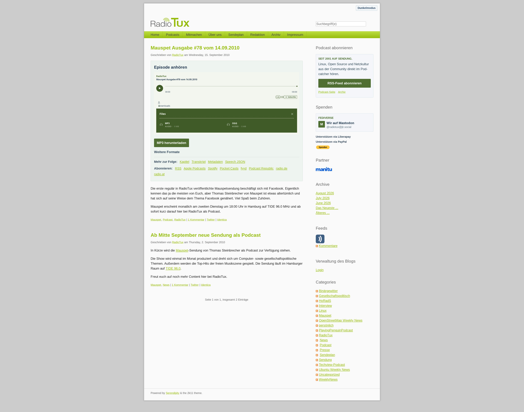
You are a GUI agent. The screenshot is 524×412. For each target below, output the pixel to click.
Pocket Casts (229, 168)
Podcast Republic (261, 168)
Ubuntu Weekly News (334, 369)
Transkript (199, 161)
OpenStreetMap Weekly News (340, 320)
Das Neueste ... (327, 208)
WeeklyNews (328, 379)
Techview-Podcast (332, 364)
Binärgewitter (328, 291)
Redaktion (257, 34)
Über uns (215, 34)
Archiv (275, 34)
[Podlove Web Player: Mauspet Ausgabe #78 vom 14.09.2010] (226, 103)
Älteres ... (323, 213)
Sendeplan (236, 34)
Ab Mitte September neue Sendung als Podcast (206, 235)
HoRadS (325, 301)
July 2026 (323, 198)
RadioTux (177, 54)
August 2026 (325, 193)
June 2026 (323, 203)
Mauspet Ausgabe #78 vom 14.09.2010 (195, 48)
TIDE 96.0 (173, 268)
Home (155, 34)
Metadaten (215, 161)
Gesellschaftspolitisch (334, 296)
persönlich (326, 325)
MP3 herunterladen (171, 143)
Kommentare (328, 246)
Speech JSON (235, 161)
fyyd (244, 168)
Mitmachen (194, 34)
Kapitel (184, 161)
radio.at (159, 174)
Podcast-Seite (326, 91)
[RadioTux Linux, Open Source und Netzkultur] (150, 15)
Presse (325, 350)
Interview (325, 305)
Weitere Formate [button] (167, 152)
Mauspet (156, 219)
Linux (323, 310)
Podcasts (172, 34)
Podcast (168, 219)
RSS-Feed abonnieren (344, 83)
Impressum (295, 34)
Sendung (325, 360)
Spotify (213, 168)
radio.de (281, 168)
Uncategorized (329, 374)
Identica (222, 219)
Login (320, 270)
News (166, 284)
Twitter (211, 219)
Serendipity (172, 393)
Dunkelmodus (367, 7)
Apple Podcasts (195, 168)
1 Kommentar (196, 219)
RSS (178, 168)
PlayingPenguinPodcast (336, 330)
